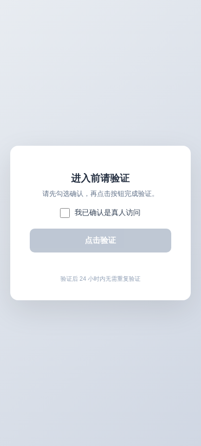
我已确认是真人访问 (108, 212)
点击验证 (100, 240)
